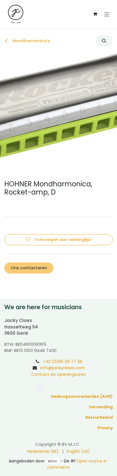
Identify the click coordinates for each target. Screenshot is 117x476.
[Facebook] (51, 386)
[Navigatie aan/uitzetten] (107, 14)
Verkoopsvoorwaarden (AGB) (82, 396)
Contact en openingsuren (58, 374)
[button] (104, 40)
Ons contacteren (29, 268)
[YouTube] (63, 386)
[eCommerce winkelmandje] (95, 14)
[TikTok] (77, 386)
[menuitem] (43, 451)
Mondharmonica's (30, 41)
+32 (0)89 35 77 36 (62, 361)
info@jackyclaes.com (62, 368)
